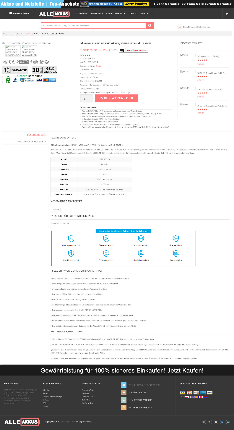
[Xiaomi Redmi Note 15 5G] (184, 104)
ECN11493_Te (93, 62)
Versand (132, 13)
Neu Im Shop (97, 13)
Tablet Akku (86, 400)
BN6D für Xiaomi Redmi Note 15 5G (212, 106)
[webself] (228, 422)
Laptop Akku (86, 393)
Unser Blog (146, 13)
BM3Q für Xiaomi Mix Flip (208, 57)
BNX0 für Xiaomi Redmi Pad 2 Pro (211, 73)
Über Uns (46, 390)
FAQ (44, 403)
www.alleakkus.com (67, 422)
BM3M (56, 210)
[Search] (150, 25)
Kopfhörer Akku (87, 403)
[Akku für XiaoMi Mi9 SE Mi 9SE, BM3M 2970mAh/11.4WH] (13, 51)
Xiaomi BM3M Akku (64, 294)
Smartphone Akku (18, 34)
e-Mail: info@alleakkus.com (144, 385)
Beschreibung (36, 134)
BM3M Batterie (131, 345)
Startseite (81, 13)
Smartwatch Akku (88, 390)
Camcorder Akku (87, 397)
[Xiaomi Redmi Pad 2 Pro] (184, 72)
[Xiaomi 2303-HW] (185, 88)
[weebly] (222, 422)
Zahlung (45, 393)
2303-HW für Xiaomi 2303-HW (210, 89)
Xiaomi (30, 34)
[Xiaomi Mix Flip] (184, 55)
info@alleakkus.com (196, 27)
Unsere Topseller (115, 13)
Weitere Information (32, 141)
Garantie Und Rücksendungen (52, 397)
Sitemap (45, 406)
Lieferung (46, 400)
